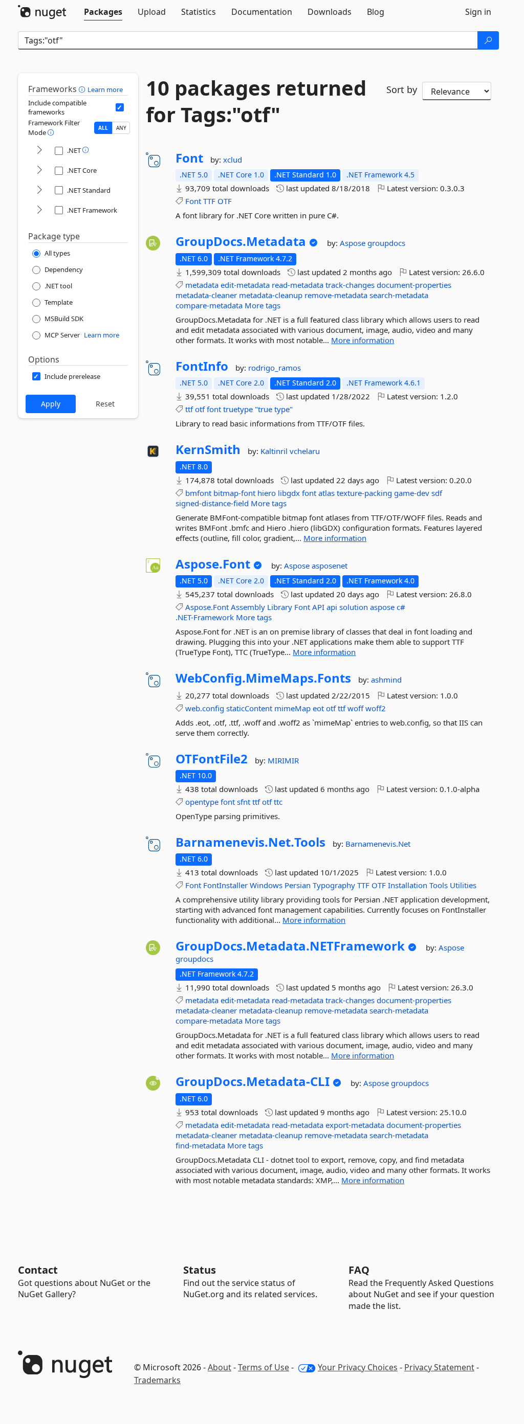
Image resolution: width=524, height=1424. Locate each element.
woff (355, 708)
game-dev (411, 493)
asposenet (329, 565)
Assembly (248, 607)
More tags (262, 305)
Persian (298, 885)
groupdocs (386, 243)
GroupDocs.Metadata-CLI (253, 1081)
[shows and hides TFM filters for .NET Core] (39, 170)
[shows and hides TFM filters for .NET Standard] (39, 190)
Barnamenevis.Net (377, 844)
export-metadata (354, 1125)
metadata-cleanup (270, 295)
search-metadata (398, 295)
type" (283, 409)
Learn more (105, 89)
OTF (224, 201)
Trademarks (157, 1380)
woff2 (375, 708)
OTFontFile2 (212, 758)
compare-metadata (209, 305)
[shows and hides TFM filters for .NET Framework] (39, 210)
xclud (232, 159)
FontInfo (202, 366)
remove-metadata (335, 295)
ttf (189, 409)
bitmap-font (234, 493)
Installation (407, 885)
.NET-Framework (205, 617)
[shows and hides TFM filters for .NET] (39, 151)
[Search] (488, 40)
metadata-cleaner (206, 295)
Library (279, 607)
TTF (209, 201)
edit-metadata (245, 285)
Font (189, 158)
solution (353, 607)
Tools (438, 885)
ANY (121, 127)
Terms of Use (263, 1367)
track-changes (350, 285)
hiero (266, 493)
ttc (278, 802)
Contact (38, 1270)
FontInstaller (225, 885)
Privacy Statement (439, 1367)
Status (199, 1270)
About (219, 1367)
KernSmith (208, 449)
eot (318, 708)
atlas (326, 493)
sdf (436, 493)
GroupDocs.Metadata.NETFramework (290, 946)
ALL (103, 127)
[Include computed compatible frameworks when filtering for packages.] (120, 107)
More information (362, 340)
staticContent (249, 708)
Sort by (401, 89)
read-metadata (297, 285)
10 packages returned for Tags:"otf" (256, 101)
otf (200, 409)
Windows (266, 885)
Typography (334, 885)
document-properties (414, 285)
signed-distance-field (212, 503)
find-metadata (200, 1145)
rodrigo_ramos (274, 368)
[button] (83, 89)
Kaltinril (275, 451)
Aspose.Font (213, 564)
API (318, 607)
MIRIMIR (283, 760)
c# (401, 607)
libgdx (289, 493)
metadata (202, 285)
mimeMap (292, 708)
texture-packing (364, 493)
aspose (382, 607)
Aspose (353, 243)
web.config (204, 708)
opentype (202, 802)
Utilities (463, 885)
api (331, 607)
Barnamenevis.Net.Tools (250, 842)
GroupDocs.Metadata (241, 241)
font (214, 409)
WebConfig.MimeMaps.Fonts (263, 678)
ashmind (386, 679)
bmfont (198, 493)
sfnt (243, 802)
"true (263, 409)
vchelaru (305, 451)
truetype (238, 409)
